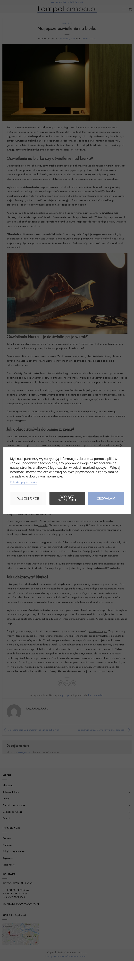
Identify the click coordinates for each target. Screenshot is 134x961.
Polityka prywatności (23, 482)
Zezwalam (106, 498)
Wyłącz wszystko (67, 498)
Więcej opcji (28, 498)
